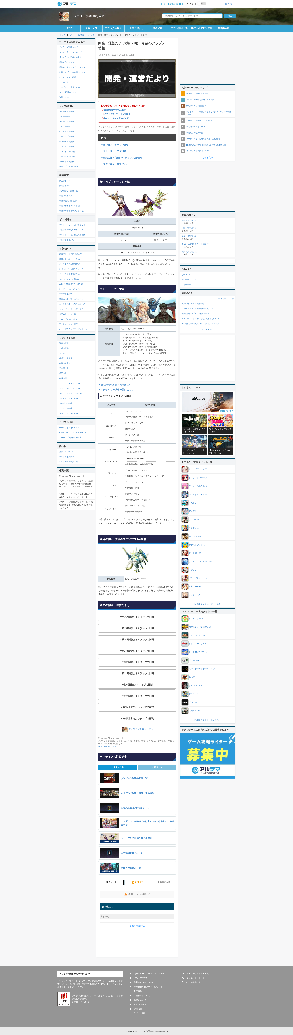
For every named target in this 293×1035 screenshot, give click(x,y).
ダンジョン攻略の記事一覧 (197, 93)
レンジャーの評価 (66, 141)
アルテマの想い (141, 978)
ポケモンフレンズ (197, 545)
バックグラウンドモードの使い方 (73, 329)
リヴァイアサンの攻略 (68, 413)
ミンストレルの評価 (67, 151)
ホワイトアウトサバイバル (201, 561)
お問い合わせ (140, 1000)
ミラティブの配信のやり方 (70, 437)
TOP (69, 28)
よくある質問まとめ (67, 82)
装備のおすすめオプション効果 (72, 211)
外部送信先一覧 (193, 982)
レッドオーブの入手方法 (69, 289)
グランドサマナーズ (198, 578)
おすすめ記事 (117, 767)
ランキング (229, 298)
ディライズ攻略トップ (68, 47)
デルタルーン (195, 702)
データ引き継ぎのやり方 (69, 427)
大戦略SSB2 (194, 710)
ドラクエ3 (193, 694)
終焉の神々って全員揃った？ (194, 303)
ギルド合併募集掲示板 (68, 462)
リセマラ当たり (135, 28)
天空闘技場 (64, 368)
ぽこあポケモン (196, 618)
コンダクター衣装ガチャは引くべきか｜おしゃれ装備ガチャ (208, 113)
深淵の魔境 (64, 343)
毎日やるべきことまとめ (69, 259)
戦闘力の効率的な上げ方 (115, 110)
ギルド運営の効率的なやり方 (71, 230)
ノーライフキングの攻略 (69, 383)
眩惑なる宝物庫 (65, 358)
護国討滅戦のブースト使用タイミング (197, 313)
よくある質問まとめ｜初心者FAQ (196, 244)
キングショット (196, 528)
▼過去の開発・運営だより (114, 164)
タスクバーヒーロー (198, 635)
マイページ (186, 284)
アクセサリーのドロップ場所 (117, 114)
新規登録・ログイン (190, 279)
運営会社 (138, 1009)
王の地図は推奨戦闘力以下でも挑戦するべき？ (201, 323)
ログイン (229, 4)
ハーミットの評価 (66, 161)
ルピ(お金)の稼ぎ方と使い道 (71, 284)
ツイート (113, 882)
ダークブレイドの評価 (68, 166)
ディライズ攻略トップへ (141, 729)
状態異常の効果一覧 (67, 314)
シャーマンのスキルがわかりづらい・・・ (199, 309)
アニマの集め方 (65, 294)
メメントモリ (195, 595)
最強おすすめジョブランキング (72, 67)
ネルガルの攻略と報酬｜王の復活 (200, 100)
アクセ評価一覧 (179, 28)
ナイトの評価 (64, 126)
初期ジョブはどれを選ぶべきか (72, 72)
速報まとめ (64, 97)
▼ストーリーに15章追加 (113, 151)
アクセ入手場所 (113, 28)
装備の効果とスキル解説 (69, 206)
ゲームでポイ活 (170, 4)
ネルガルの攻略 (65, 403)
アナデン (193, 511)
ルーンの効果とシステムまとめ (72, 304)
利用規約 (138, 991)
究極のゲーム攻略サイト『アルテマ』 (151, 973)
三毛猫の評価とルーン (195, 127)
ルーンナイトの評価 (67, 156)
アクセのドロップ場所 (68, 324)
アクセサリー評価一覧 (68, 191)
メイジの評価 (64, 116)
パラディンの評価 (66, 146)
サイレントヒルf (196, 685)
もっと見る (207, 157)
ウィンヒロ (194, 519)
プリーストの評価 (66, 121)
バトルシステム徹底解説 (69, 264)
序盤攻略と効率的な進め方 (70, 254)
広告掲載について (142, 995)
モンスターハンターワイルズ (202, 669)
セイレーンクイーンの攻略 (70, 393)
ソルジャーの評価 (66, 111)
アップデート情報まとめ (69, 87)
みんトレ (193, 503)
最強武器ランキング (67, 62)
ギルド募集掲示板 (66, 240)
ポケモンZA (194, 660)
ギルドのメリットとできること (72, 225)
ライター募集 (140, 1013)
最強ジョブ (91, 28)
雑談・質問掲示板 (66, 452)
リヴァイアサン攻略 (201, 28)
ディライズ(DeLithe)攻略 (88, 16)
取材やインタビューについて (147, 982)
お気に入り (165, 882)
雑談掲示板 (224, 28)
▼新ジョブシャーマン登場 (114, 144)
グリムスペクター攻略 (68, 398)
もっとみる (207, 329)
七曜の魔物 (64, 348)
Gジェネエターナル (198, 494)
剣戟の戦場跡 (64, 363)
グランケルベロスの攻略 (69, 388)
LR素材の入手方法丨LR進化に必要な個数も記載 (206, 145)
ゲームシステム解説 (67, 77)
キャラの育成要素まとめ (69, 274)
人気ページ (157, 767)
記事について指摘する (139, 894)
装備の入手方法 (65, 196)
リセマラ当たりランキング (70, 52)
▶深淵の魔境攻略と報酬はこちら (116, 384)
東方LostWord (195, 586)
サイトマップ (140, 1004)
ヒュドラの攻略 (65, 408)
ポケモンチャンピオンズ (200, 627)
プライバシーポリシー (196, 978)
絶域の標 (63, 378)
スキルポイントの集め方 (69, 279)
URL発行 (139, 882)
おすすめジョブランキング (116, 118)
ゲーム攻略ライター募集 (197, 973)
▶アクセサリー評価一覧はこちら (116, 389)
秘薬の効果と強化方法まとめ (71, 299)
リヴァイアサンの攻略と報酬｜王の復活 (203, 139)
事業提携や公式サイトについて (148, 987)
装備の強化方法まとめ (68, 201)
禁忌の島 (63, 373)
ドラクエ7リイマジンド (199, 652)
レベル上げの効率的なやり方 (71, 269)
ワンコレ (193, 570)
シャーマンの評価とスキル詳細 (199, 120)
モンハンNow (195, 536)
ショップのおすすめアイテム (71, 309)
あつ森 (192, 677)
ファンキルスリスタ (198, 486)
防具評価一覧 (64, 186)
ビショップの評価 (66, 136)
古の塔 (62, 353)
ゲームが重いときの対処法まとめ (73, 432)
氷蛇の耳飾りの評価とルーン (198, 106)
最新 (220, 298)
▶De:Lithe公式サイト (107, 746)
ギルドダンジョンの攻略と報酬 (72, 235)
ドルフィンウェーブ (198, 478)
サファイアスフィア (198, 469)
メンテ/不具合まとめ (67, 92)
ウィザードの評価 (66, 131)
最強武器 (157, 28)
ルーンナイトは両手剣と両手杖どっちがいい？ (201, 319)
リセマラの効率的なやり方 (70, 57)
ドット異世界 (195, 553)
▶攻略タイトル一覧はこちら (207, 604)
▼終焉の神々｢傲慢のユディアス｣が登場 (121, 157)
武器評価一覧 (64, 181)
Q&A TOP (186, 274)
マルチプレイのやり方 (68, 319)
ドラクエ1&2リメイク (199, 643)
